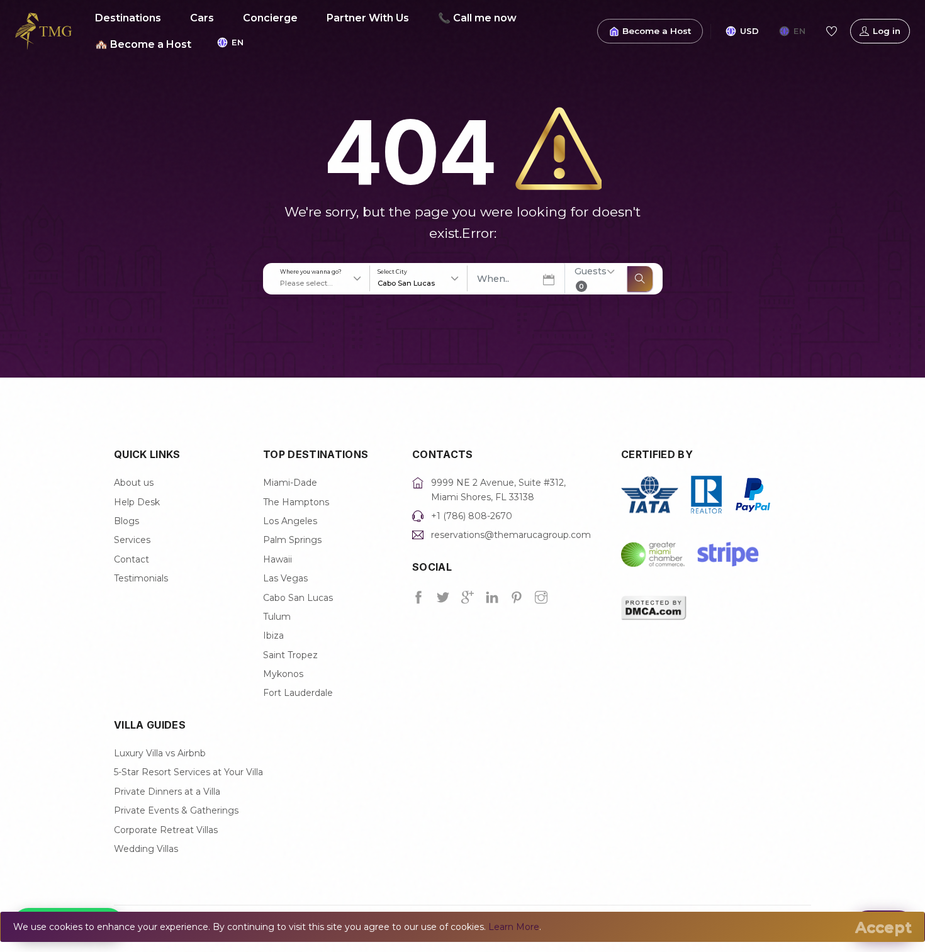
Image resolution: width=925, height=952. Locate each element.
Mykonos (283, 674)
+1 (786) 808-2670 (471, 516)
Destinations (128, 18)
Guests (591, 278)
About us (134, 482)
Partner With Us (368, 18)
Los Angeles (290, 521)
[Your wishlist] (831, 31)
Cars (202, 18)
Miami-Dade (290, 482)
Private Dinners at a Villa (167, 791)
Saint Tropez (290, 655)
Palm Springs (292, 540)
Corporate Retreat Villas (166, 830)
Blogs (126, 521)
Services (132, 540)
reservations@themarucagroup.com (511, 534)
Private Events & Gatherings (176, 810)
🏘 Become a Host (143, 44)
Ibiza (273, 635)
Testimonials (141, 578)
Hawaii (277, 559)
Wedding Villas (146, 848)
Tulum (277, 616)
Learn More (513, 926)
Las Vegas (285, 578)
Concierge (270, 18)
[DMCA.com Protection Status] (654, 606)
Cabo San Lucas (298, 597)
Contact (131, 559)
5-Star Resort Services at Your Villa (188, 772)
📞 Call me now (477, 18)
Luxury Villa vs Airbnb (160, 753)
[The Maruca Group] (43, 30)
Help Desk (137, 502)
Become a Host (656, 31)
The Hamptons (296, 502)
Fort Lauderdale (298, 692)
